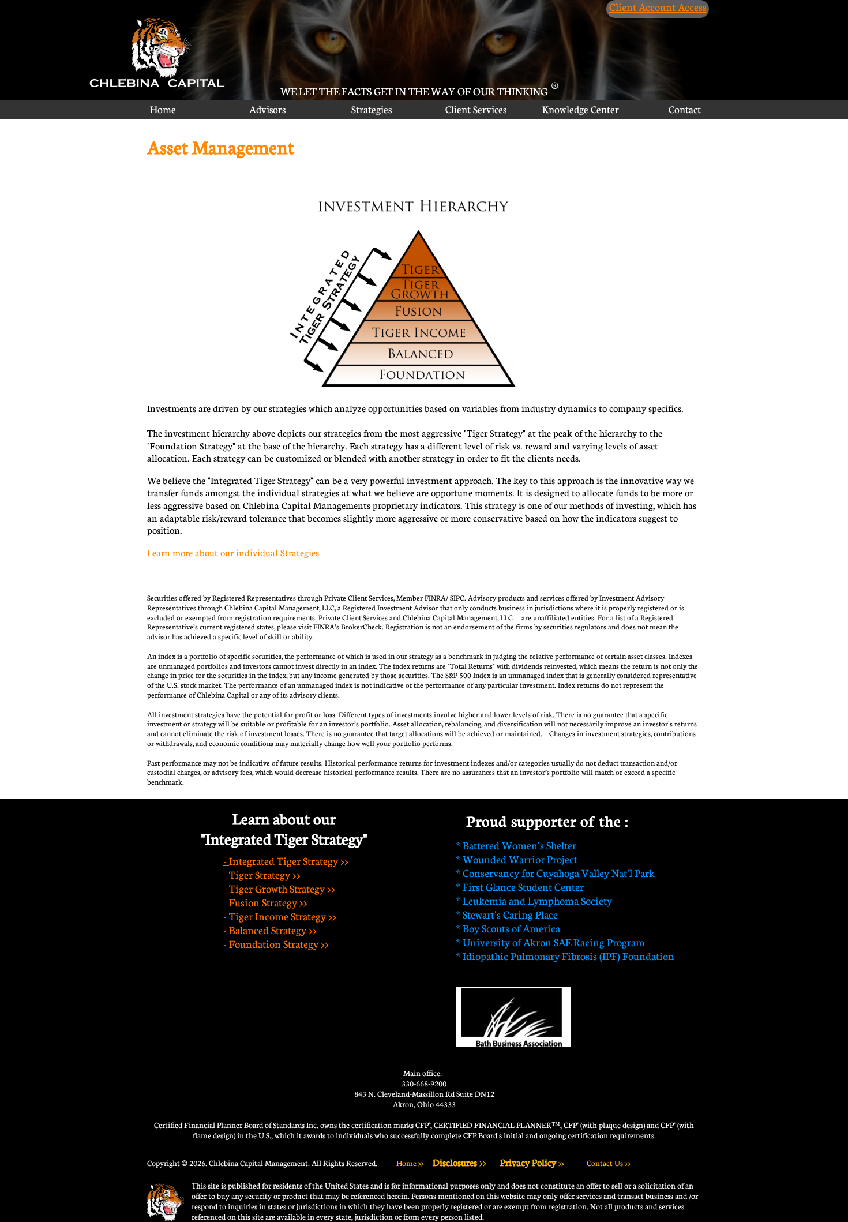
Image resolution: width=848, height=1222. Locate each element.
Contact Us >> (609, 1163)
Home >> (410, 1163)
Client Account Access (658, 7)
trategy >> (314, 888)
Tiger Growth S (261, 888)
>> (532, 1163)
